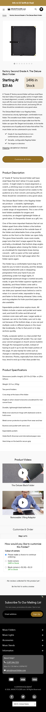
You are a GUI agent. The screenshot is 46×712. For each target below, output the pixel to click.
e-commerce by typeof (23, 686)
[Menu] (4, 9)
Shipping (5, 148)
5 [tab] (25, 64)
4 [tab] (22, 64)
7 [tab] (30, 64)
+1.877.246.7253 (12, 662)
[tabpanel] (23, 41)
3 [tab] (20, 64)
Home (4, 15)
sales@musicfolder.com (16, 670)
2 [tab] (17, 64)
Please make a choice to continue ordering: (22, 556)
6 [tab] (27, 64)
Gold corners (13, 562)
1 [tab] (15, 64)
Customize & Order (23, 159)
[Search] (36, 9)
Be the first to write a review (23, 586)
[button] (23, 586)
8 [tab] (32, 64)
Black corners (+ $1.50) (20, 568)
